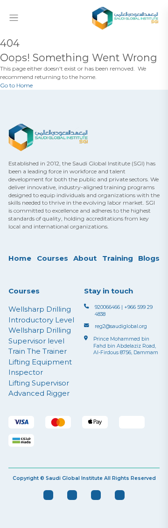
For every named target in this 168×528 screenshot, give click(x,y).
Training (117, 258)
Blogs (149, 258)
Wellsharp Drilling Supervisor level (39, 335)
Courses (52, 258)
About (85, 258)
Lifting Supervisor (38, 382)
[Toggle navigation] (13, 18)
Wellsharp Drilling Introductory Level (41, 314)
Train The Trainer (37, 351)
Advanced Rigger (39, 393)
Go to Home (16, 85)
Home (19, 258)
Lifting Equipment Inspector (40, 367)
